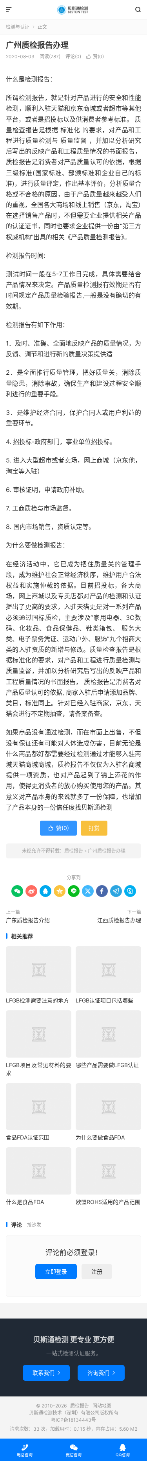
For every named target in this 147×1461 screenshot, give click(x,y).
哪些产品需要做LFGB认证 (107, 1065)
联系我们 (46, 1372)
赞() (95, 56)
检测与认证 (17, 27)
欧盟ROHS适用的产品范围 (108, 1201)
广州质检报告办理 (37, 45)
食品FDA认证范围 (27, 1137)
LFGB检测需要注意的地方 (37, 1000)
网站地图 (102, 1406)
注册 (96, 1271)
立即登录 (56, 1271)
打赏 (94, 828)
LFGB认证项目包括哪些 (104, 1000)
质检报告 (73, 10)
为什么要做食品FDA (100, 1137)
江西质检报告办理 (119, 920)
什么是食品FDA (25, 1201)
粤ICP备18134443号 (73, 1420)
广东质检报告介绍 (28, 920)
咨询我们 (101, 1372)
